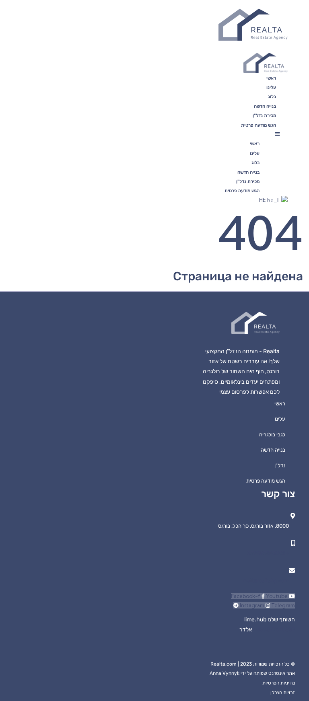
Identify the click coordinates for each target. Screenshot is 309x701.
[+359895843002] (293, 543)
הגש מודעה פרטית (258, 125)
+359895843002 (268, 553)
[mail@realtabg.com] (292, 570)
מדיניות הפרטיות (278, 683)
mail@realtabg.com (266, 581)
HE (263, 200)
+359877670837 (273, 629)
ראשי (271, 78)
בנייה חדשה (265, 106)
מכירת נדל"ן (264, 115)
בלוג (272, 96)
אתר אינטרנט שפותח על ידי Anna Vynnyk (252, 673)
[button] (196, 134)
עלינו (271, 87)
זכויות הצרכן (282, 692)
